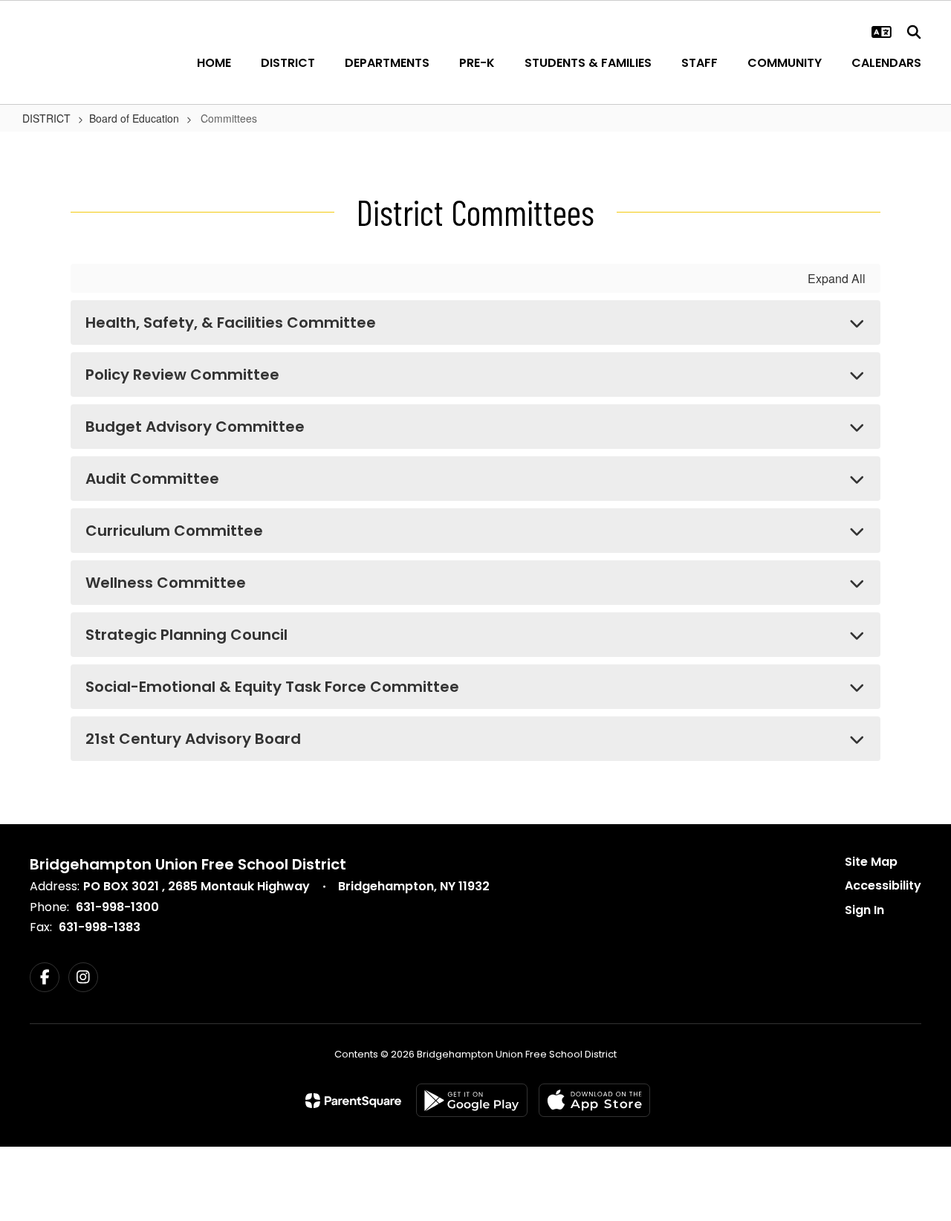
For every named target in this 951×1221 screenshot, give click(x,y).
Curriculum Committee (174, 530)
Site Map (871, 861)
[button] (882, 32)
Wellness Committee (165, 582)
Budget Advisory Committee (195, 426)
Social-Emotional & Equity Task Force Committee (272, 686)
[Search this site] (913, 32)
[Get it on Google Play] (472, 1100)
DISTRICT (46, 118)
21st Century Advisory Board (193, 738)
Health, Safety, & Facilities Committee (230, 322)
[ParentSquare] (353, 1100)
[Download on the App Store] (594, 1100)
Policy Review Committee (182, 374)
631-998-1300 (117, 907)
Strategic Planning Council (186, 634)
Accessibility (883, 885)
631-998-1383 (99, 927)
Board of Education (134, 118)
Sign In (864, 910)
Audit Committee (152, 478)
